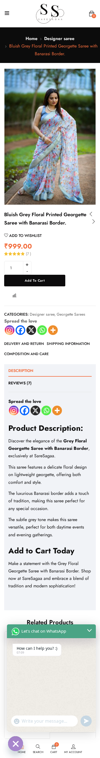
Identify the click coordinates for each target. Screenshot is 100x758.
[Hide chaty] (15, 743)
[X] (31, 330)
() (28, 254)
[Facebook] (20, 330)
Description (20, 370)
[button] (91, 14)
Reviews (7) (20, 383)
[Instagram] (9, 330)
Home (32, 38)
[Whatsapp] (42, 330)
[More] (53, 330)
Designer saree (59, 38)
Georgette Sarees (71, 314)
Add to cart (35, 280)
